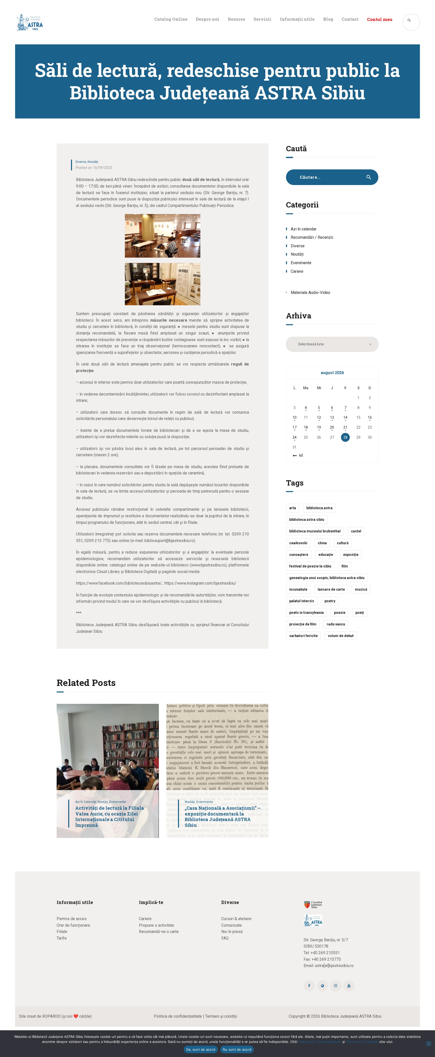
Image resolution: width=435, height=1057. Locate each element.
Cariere (297, 271)
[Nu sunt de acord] (428, 1043)
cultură (343, 543)
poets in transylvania (306, 613)
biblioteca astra (319, 508)
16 (370, 417)
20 (332, 427)
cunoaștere (298, 555)
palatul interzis (301, 601)
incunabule (298, 589)
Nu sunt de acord (237, 1049)
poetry (329, 601)
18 (306, 427)
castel (356, 531)
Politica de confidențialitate (178, 1016)
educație (325, 555)
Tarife (62, 938)
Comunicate (231, 925)
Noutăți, (103, 802)
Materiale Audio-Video (310, 292)
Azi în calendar (303, 229)
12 (319, 417)
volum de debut (341, 636)
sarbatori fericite (303, 636)
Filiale (62, 931)
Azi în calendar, (86, 802)
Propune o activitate (156, 925)
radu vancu (336, 624)
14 (345, 417)
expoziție (350, 555)
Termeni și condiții (221, 1016)
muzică (361, 589)
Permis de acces (72, 918)
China (322, 543)
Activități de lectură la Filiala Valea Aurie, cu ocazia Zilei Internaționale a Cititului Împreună (109, 816)
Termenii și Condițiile (362, 1042)
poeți (359, 613)
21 (345, 427)
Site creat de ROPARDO (40, 1016)
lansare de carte (331, 589)
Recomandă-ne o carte (159, 931)
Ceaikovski (298, 543)
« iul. (300, 455)
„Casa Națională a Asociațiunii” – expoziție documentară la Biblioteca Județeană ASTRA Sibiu (223, 816)
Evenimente (117, 802)
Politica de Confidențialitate (319, 1042)
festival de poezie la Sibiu (310, 566)
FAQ (225, 938)
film (345, 566)
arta (292, 508)
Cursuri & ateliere (236, 918)
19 (319, 427)
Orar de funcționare (73, 925)
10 (295, 417)
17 (295, 427)
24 (295, 437)
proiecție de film (302, 624)
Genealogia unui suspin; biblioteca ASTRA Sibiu (327, 578)
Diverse (81, 162)
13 (332, 417)
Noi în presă (232, 931)
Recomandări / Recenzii (312, 237)
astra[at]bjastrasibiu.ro (334, 965)
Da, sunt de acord (200, 1049)
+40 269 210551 (325, 952)
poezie (339, 613)
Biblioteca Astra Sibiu (306, 520)
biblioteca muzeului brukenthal (315, 531)
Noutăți (93, 162)
